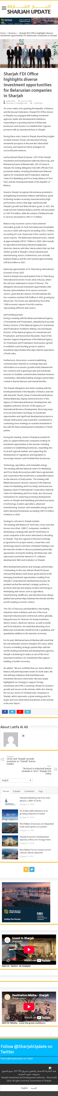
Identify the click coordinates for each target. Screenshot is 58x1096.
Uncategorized (21, 103)
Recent (6, 791)
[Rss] (26, 869)
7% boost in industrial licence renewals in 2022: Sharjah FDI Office (36, 770)
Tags (40, 791)
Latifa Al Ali (10, 101)
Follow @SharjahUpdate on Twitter (17, 1058)
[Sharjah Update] (29, 8)
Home (3, 33)
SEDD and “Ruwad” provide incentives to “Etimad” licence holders (21, 760)
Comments (29, 791)
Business (13, 33)
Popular (16, 791)
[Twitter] (31, 869)
